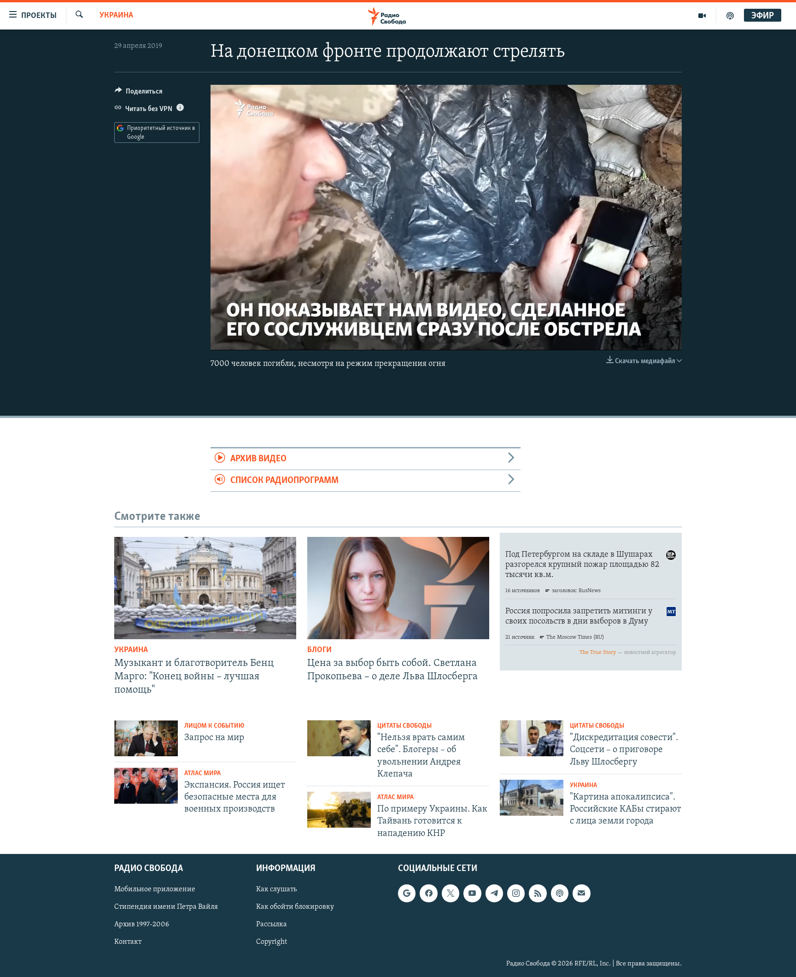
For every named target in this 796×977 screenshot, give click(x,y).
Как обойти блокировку (295, 907)
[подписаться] (581, 893)
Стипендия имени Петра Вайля (166, 907)
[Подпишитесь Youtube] (472, 893)
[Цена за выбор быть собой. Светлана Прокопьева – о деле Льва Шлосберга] (398, 588)
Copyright (271, 942)
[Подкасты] (559, 893)
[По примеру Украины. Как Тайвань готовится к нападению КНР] (339, 810)
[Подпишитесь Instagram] (516, 893)
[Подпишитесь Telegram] (494, 893)
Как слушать (276, 889)
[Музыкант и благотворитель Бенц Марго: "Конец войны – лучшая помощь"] (205, 588)
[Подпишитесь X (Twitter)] (450, 893)
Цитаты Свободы (404, 726)
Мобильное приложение (154, 889)
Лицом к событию (214, 726)
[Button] (139, 93)
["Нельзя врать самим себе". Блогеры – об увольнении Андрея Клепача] (339, 738)
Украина (116, 16)
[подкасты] (730, 16)
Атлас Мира (202, 773)
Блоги (319, 650)
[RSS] (537, 893)
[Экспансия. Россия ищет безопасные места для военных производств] (146, 786)
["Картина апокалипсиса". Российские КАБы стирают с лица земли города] (531, 798)
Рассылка (271, 924)
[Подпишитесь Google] (407, 893)
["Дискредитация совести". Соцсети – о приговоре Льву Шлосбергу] (531, 738)
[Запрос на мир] (146, 738)
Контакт (127, 942)
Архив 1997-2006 (141, 924)
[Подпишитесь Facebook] (428, 893)
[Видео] (702, 16)
